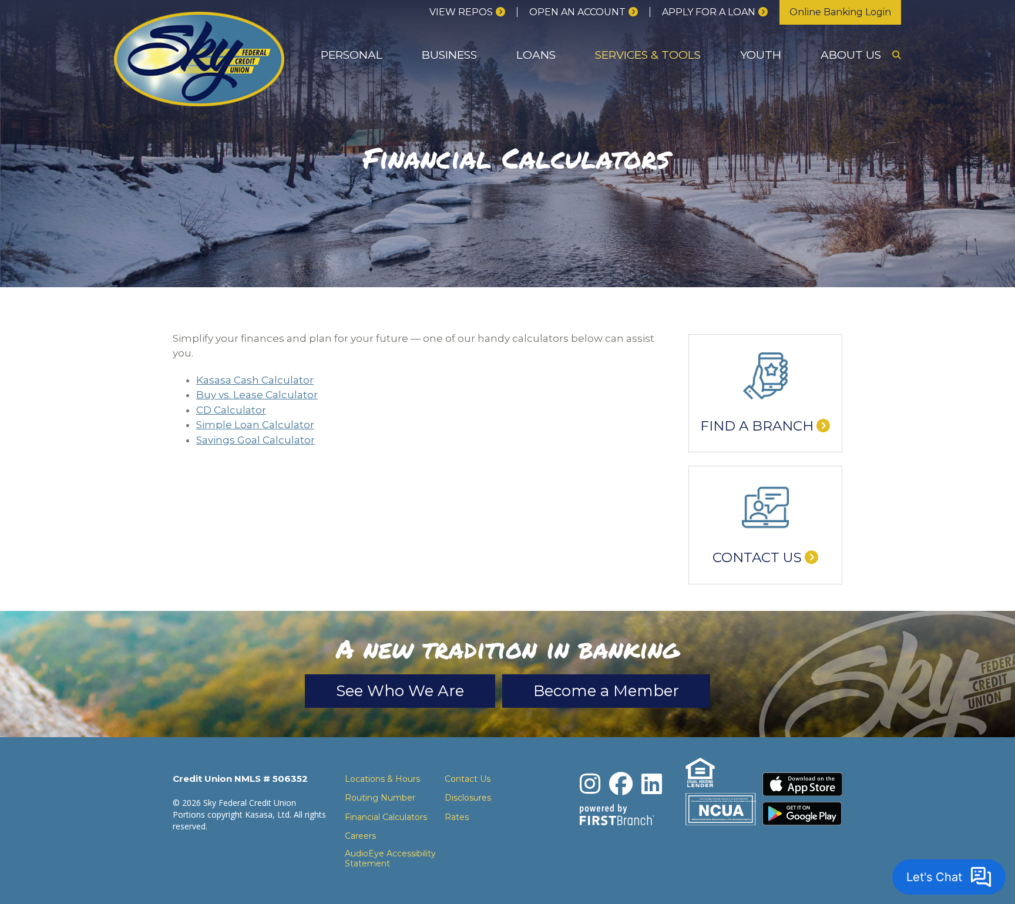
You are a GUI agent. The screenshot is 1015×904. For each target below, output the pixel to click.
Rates (457, 817)
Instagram (590, 783)
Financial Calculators (386, 817)
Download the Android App (802, 813)
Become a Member (606, 690)
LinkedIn (651, 783)
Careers (360, 836)
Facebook (621, 783)
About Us (851, 55)
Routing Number (380, 797)
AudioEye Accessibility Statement (390, 859)
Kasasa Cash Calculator (255, 380)
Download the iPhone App (802, 784)
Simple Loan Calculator (255, 425)
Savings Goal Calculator (255, 440)
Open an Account (577, 12)
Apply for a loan (708, 12)
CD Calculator (231, 410)
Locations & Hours (382, 779)
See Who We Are (400, 690)
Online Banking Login (840, 12)
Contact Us (757, 557)
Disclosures (468, 797)
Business (449, 55)
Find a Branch (757, 426)
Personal (351, 55)
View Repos (461, 12)
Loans (536, 55)
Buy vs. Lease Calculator (257, 395)
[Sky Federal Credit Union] (199, 57)
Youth (760, 55)
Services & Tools (648, 55)
